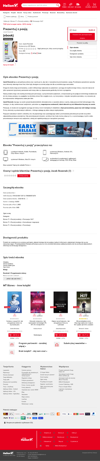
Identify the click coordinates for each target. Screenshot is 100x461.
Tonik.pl (95, 452)
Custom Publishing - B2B (66, 384)
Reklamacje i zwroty (27, 404)
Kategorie (6, 12)
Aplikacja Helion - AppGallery (11, 393)
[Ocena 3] (29, 49)
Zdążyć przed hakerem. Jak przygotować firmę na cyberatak (61, 322)
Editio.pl (74, 433)
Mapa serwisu (25, 397)
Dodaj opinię (23, 176)
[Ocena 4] (31, 49)
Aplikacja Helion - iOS (9, 391)
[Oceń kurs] (10, 175)
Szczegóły (76, 50)
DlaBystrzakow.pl (47, 437)
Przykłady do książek (46, 382)
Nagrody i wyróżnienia (46, 384)
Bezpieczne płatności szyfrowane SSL (20, 422)
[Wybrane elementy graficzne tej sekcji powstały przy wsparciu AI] (96, 138)
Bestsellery (61, 12)
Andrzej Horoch (37, 328)
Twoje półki (6, 379)
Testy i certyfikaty (8, 386)
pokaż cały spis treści (14, 278)
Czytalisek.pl (74, 441)
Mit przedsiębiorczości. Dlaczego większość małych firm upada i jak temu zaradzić (83, 322)
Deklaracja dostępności (28, 382)
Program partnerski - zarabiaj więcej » (33, 344)
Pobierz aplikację (11, 16)
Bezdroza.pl (60, 437)
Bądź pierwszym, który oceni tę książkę (50, 48)
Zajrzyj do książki (8, 65)
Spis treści (76, 57)
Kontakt (24, 401)
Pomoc (27, 165)
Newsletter (25, 394)
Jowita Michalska (14, 328)
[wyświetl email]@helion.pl (39, 454)
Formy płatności (26, 387)
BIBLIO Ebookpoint (64, 382)
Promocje (45, 12)
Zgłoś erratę (7, 213)
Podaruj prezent (33, 16)
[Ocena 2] (27, 49)
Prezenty (5, 384)
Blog (23, 392)
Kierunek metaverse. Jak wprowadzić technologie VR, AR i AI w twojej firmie (38, 322)
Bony (22, 16)
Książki (13, 12)
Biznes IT (6, 219)
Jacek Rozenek (28, 44)
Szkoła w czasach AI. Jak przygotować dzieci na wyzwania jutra (14, 322)
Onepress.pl (47, 433)
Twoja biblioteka (7, 377)
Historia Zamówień (8, 375)
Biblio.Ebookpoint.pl (60, 445)
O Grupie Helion (44, 372)
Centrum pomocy (26, 370)
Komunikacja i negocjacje (31, 222)
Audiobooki (37, 12)
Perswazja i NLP (28, 219)
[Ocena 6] (35, 49)
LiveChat (24, 399)
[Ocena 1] (24, 49)
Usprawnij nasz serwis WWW (30, 390)
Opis (74, 47)
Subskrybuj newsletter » (75, 343)
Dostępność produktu (76, 54)
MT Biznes (31, 46)
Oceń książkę (44, 377)
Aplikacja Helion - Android (10, 389)
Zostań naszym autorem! (47, 374)
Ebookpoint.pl (74, 437)
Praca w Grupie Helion (65, 386)
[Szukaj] (57, 5)
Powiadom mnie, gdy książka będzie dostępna (82, 36)
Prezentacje (26, 225)
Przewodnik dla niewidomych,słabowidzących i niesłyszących (30, 374)
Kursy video (27, 12)
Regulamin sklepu (27, 378)
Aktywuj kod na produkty (10, 382)
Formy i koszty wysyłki (28, 385)
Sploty (47, 445)
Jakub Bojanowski (61, 328)
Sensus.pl (61, 433)
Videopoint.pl (47, 441)
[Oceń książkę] (30, 48)
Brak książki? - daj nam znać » (33, 351)
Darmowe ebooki (71, 12)
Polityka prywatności (27, 380)
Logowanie (6, 370)
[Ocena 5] (33, 49)
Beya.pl (61, 441)
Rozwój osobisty (16, 219)
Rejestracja (6, 372)
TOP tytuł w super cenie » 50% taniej (17, 24)
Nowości (53, 12)
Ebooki (19, 12)
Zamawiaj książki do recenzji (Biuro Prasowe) (67, 378)
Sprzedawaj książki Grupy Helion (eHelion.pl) (66, 374)
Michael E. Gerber (83, 328)
